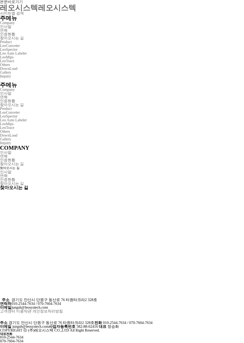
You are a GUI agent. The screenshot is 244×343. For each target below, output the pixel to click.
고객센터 (7, 311)
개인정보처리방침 (47, 311)
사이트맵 (7, 13)
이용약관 (23, 311)
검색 (20, 13)
